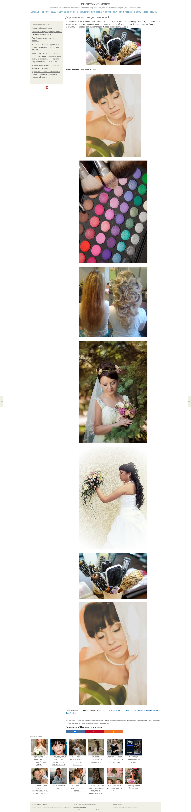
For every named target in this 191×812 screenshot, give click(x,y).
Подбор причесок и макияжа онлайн (137, 720)
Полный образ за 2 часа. (42, 28)
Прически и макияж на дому (127, 11)
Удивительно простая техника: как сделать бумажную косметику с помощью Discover (46, 74)
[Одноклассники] (113, 731)
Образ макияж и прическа (79, 723)
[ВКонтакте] (75, 731)
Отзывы (153, 11)
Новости (45, 11)
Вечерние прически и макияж (118, 720)
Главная (35, 11)
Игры (145, 11)
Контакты (75, 804)
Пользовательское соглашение (87, 804)
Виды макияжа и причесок (64, 11)
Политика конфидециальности (81, 807)
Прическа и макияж (95, 4)
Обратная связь (117, 804)
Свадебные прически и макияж (100, 720)
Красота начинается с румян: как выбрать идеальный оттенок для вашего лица (45, 47)
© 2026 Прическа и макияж (39, 804)
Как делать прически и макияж (95, 11)
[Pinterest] (94, 731)
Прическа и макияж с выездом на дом (98, 723)
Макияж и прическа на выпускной (81, 720)
